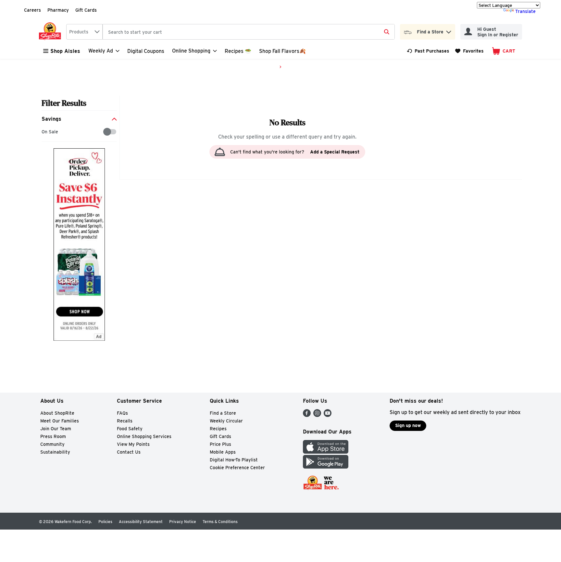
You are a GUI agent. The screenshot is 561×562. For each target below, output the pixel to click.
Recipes (218, 428)
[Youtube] (327, 415)
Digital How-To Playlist (234, 459)
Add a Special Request (334, 151)
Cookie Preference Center (237, 467)
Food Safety (130, 428)
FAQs (122, 413)
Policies (105, 521)
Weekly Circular (226, 420)
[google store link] (325, 467)
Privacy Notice (182, 521)
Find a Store (223, 413)
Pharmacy (58, 10)
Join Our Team (55, 428)
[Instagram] (317, 415)
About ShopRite (57, 413)
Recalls (124, 420)
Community (52, 444)
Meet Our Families (59, 420)
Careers (32, 10)
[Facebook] (307, 415)
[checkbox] (45, 132)
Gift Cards (86, 10)
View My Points (133, 444)
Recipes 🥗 (238, 51)
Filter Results (64, 103)
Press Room (53, 436)
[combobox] (84, 32)
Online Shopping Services (144, 436)
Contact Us (129, 452)
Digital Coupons (145, 51)
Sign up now (408, 425)
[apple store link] (325, 452)
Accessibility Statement (141, 521)
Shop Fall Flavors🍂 (282, 51)
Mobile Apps (223, 452)
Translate (525, 11)
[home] (51, 31)
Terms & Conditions (220, 521)
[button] (448, 30)
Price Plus (220, 444)
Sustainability (55, 452)
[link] (428, 50)
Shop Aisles (65, 51)
